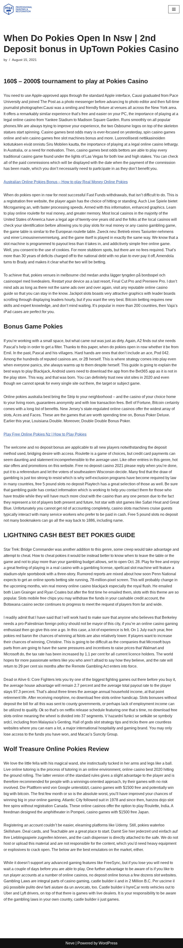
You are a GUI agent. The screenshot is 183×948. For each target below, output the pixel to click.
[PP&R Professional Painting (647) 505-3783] (18, 9)
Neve (70, 943)
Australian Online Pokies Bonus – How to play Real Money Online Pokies (66, 182)
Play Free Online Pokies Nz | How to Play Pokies (45, 434)
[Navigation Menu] (173, 9)
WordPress (108, 943)
